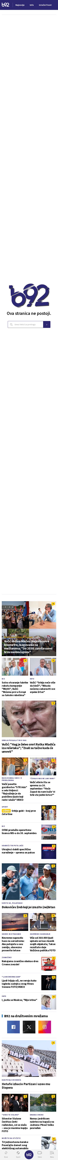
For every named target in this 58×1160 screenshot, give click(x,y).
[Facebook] (13, 1027)
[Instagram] (44, 1027)
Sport (5, 807)
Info (32, 679)
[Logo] (5, 5)
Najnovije (20, 5)
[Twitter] (29, 1027)
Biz (3, 679)
